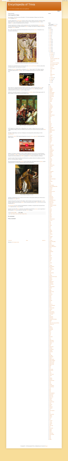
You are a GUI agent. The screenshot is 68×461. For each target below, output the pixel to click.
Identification (51, 251)
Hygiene (50, 250)
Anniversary (51, 98)
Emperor (50, 193)
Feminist (50, 216)
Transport (50, 416)
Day (50, 170)
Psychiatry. (50, 350)
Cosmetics (50, 160)
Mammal (50, 277)
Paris (26, 26)
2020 (50, 38)
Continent (50, 156)
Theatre (50, 405)
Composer (50, 152)
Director (50, 175)
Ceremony (50, 135)
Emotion (50, 192)
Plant (50, 334)
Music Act (50, 304)
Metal (50, 289)
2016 (50, 44)
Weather (50, 430)
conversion (30, 65)
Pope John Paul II (11, 205)
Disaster (50, 177)
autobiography (19, 20)
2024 (50, 32)
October (51, 55)
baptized (14, 69)
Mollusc (50, 297)
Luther (15, 198)
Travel (50, 418)
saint (17, 206)
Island (50, 260)
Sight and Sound (51, 380)
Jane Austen (52, 57)
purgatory (41, 161)
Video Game (51, 425)
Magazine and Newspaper (53, 276)
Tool (50, 409)
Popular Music (51, 346)
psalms (22, 202)
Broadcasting (51, 127)
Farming (50, 213)
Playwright (50, 336)
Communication (51, 150)
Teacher (50, 399)
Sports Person (51, 394)
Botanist (50, 123)
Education (50, 188)
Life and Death (51, 272)
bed (14, 203)
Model (50, 296)
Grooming (50, 240)
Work (50, 436)
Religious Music (51, 362)
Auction (51, 67)
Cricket (50, 162)
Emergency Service (52, 191)
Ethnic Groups (51, 202)
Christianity (35, 65)
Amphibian (51, 89)
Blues (50, 118)
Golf (50, 238)
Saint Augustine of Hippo (54, 64)
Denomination (51, 171)
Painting (50, 320)
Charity (50, 136)
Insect (50, 256)
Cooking (50, 158)
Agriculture (51, 88)
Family (50, 212)
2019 (50, 39)
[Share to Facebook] (21, 212)
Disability (50, 176)
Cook (50, 157)
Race (50, 352)
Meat (50, 285)
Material (50, 280)
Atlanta (51, 75)
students (40, 25)
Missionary (51, 294)
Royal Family (51, 369)
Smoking (50, 384)
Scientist (50, 375)
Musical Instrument (52, 305)
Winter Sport (51, 433)
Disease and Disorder (52, 178)
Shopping (50, 377)
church (19, 70)
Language (50, 267)
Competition (51, 151)
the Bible (22, 155)
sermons (36, 208)
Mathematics (51, 282)
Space (50, 389)
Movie (50, 301)
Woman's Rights (51, 434)
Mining (50, 292)
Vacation (50, 421)
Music (50, 302)
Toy (49, 411)
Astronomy (51, 107)
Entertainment (51, 197)
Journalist (50, 265)
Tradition (50, 415)
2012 (50, 50)
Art (49, 102)
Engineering (51, 196)
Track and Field (51, 414)
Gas (49, 235)
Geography (51, 236)
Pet (49, 325)
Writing (50, 439)
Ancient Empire (51, 93)
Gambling (50, 231)
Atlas (51, 72)
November (52, 54)
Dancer (50, 168)
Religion (50, 357)
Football (50, 225)
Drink (50, 183)
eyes (20, 89)
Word (50, 435)
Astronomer (51, 106)
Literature (50, 275)
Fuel (50, 227)
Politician (50, 342)
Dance (50, 167)
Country (50, 161)
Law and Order (51, 269)
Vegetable (50, 423)
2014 (50, 47)
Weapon (50, 429)
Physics (50, 330)
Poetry (50, 339)
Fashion (50, 215)
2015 (50, 45)
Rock (50, 367)
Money (50, 299)
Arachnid (50, 99)
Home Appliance (51, 245)
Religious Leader (15, 213)
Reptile (50, 365)
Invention (50, 257)
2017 (50, 42)
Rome (43, 25)
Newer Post (10, 240)
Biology (50, 116)
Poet (50, 337)
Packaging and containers (53, 319)
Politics (50, 344)
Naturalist (50, 309)
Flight (50, 222)
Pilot (50, 331)
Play (50, 335)
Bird (50, 117)
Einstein (29, 155)
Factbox (50, 211)
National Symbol (51, 307)
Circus (50, 142)
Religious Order (51, 364)
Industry (50, 255)
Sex (49, 376)
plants (33, 136)
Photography (51, 329)
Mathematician (51, 281)
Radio (50, 354)
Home (27, 240)
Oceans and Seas (51, 311)
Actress (50, 87)
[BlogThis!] (19, 212)
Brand (50, 126)
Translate (55, 25)
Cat (49, 133)
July (51, 80)
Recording (50, 355)
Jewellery (50, 262)
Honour (50, 247)
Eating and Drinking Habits (53, 186)
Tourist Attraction (51, 410)
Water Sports (51, 428)
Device (50, 173)
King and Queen (51, 266)
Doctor (50, 180)
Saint (18, 213)
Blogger (46, 445)
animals (36, 136)
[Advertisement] (6, 450)
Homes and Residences (52, 246)
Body (50, 121)
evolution (14, 136)
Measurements (51, 284)
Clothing (50, 147)
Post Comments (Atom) (15, 242)
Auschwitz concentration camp (54, 58)
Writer (26, 213)
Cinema (50, 141)
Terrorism (50, 404)
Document (50, 181)
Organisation (51, 316)
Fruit (50, 226)
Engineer (50, 195)
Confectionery (51, 155)
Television (50, 400)
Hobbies (50, 243)
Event (50, 207)
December (52, 52)
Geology (50, 237)
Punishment (51, 351)
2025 (50, 30)
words (15, 210)
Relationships (51, 356)
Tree (50, 419)
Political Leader (51, 341)
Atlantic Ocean (52, 74)
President (50, 347)
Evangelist (50, 206)
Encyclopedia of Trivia (21, 4)
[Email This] (18, 212)
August (51, 79)
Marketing (50, 279)
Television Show (51, 401)
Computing (51, 153)
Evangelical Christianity (52, 205)
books (18, 208)
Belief (50, 113)
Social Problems (51, 385)
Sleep (50, 381)
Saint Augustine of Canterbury (54, 62)
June (51, 82)
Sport (50, 391)
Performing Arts (51, 324)
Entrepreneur (51, 198)
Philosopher (51, 327)
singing (33, 88)
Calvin (18, 198)
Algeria (9, 18)
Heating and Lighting (52, 241)
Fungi (50, 228)
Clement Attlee (52, 68)
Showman (50, 379)
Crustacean (51, 166)
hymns (41, 87)
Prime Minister (51, 349)
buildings (50, 131)
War (49, 426)
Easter (28, 69)
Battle (50, 109)
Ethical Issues (51, 201)
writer (27, 210)
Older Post (43, 240)
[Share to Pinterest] (22, 212)
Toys (50, 413)
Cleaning (50, 146)
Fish (50, 221)
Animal (50, 97)
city (42, 200)
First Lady (50, 220)
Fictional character (52, 218)
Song (50, 387)
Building (50, 128)
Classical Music (51, 145)
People (11, 213)
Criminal (50, 163)
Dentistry (50, 172)
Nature (50, 310)
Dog (50, 182)
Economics (51, 187)
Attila (51, 70)
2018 (50, 41)
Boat (50, 119)
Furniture (50, 230)
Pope (50, 345)
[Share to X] (20, 212)
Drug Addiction (51, 185)
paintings (35, 29)
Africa (15, 18)
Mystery (50, 306)
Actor (50, 86)
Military (50, 290)
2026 (50, 29)
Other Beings (51, 317)
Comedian (50, 148)
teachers (13, 27)
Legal (50, 271)
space (18, 154)
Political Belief (51, 340)
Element (50, 190)
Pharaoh (50, 326)
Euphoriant (51, 203)
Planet (50, 332)
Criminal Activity (51, 165)
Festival (50, 217)
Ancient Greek (51, 94)
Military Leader (51, 291)
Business (50, 132)
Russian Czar (51, 370)
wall (37, 202)
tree (12, 22)
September (52, 77)
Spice (50, 390)
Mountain (50, 300)
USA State (50, 420)
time (14, 154)
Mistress (50, 295)
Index (50, 253)
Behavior (50, 112)
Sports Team (51, 395)
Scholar (20, 213)
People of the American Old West (54, 322)
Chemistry (50, 137)
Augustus (51, 61)
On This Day (51, 314)
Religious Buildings (52, 360)
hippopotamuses (11, 134)
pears (40, 21)
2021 (50, 36)
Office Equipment (51, 312)
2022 (50, 35)
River (50, 366)
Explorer (50, 210)
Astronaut (50, 104)
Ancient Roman (51, 96)
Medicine (50, 287)
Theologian (23, 213)
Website (50, 431)
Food (50, 223)
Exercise (50, 208)
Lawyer (50, 270)
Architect (50, 101)
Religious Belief (51, 359)
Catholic (22, 161)
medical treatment (51, 286)
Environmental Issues (52, 200)
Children (50, 138)
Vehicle (50, 424)
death (45, 129)
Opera (50, 315)
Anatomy (50, 91)
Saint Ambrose (30, 92)
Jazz (50, 261)
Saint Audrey (52, 65)
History (50, 242)
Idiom (50, 252)
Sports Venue (51, 396)
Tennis (50, 403)
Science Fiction (51, 374)
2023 (50, 33)
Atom (51, 71)
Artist (50, 103)
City (50, 143)
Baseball (50, 108)
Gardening (50, 233)
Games (50, 232)
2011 (50, 51)
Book (50, 122)
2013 (50, 48)
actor (9, 206)
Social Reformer (51, 386)
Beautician (50, 111)
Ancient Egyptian (51, 92)
